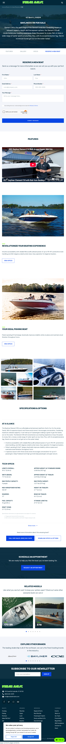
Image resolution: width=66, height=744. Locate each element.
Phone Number (38, 84)
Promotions (58, 718)
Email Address (6, 84)
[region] (22, 731)
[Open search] (62, 2)
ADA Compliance (59, 723)
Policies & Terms (34, 105)
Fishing (4, 713)
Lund (21, 716)
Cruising (4, 711)
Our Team (57, 716)
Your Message (6, 93)
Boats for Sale (10, 7)
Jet (3, 721)
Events (57, 711)
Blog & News (58, 721)
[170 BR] (17, 628)
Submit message (33, 120)
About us (57, 713)
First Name (5, 75)
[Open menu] (4, 3)
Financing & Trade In (39, 716)
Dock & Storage (38, 721)
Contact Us (58, 725)
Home (3, 7)
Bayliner (18, 7)
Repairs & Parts (38, 711)
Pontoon (4, 716)
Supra (21, 713)
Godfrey (22, 718)
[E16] (50, 628)
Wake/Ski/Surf (6, 718)
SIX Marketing (50, 738)
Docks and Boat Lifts (40, 718)
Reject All (14, 737)
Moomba (22, 711)
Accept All (31, 737)
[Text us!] (59, 740)
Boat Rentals (37, 713)
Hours (56, 728)
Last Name (37, 75)
